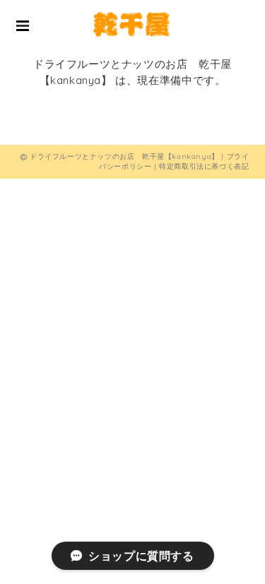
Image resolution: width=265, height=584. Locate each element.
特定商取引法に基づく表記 (204, 166)
